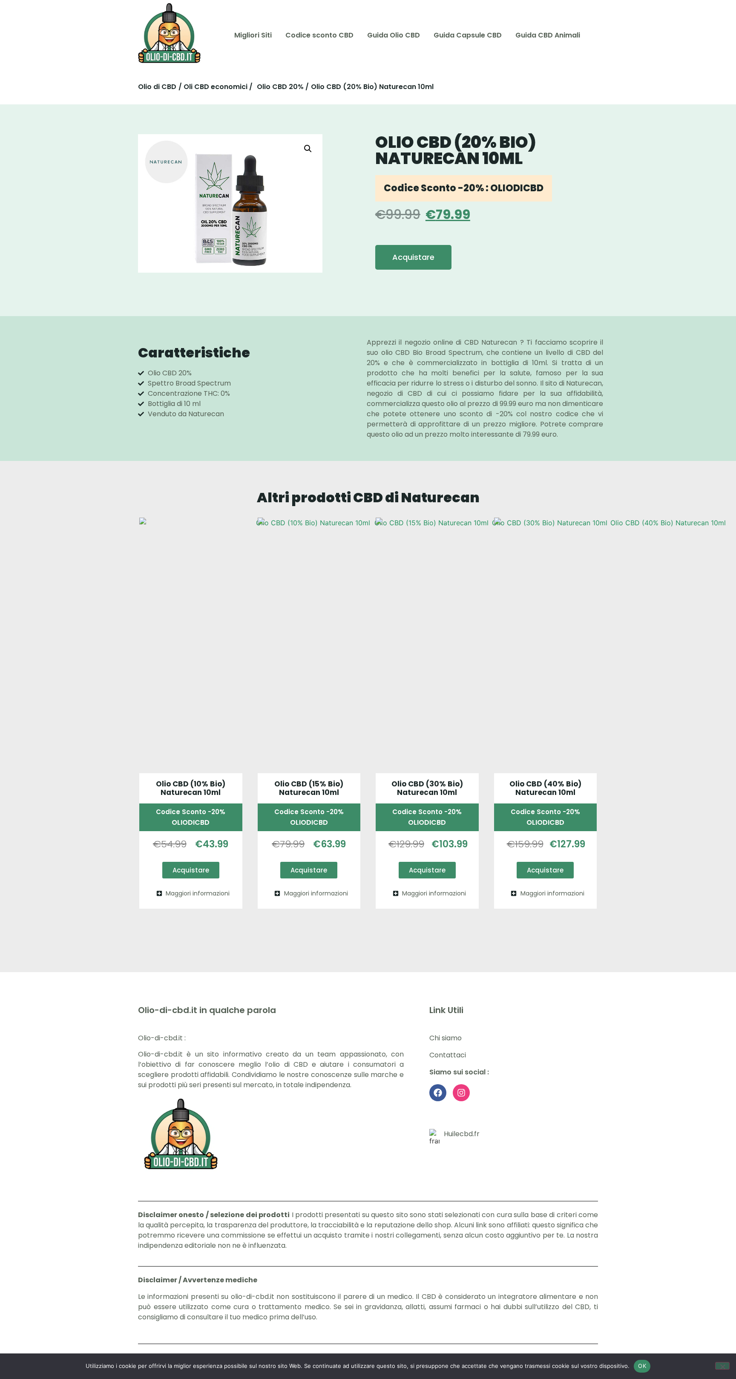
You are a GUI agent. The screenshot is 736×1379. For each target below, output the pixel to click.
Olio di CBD (157, 87)
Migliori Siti (253, 35)
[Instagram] (461, 1092)
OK (642, 1365)
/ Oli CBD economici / (215, 87)
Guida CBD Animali (547, 35)
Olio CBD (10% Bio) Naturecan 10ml (190, 788)
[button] (308, 148)
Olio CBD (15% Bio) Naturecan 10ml (308, 788)
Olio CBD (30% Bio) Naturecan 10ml (427, 788)
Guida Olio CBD (393, 35)
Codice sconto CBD (319, 35)
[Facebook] (437, 1092)
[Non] (722, 1366)
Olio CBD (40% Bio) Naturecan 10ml (545, 788)
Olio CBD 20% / (283, 87)
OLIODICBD (191, 822)
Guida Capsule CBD (468, 35)
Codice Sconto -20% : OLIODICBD (463, 188)
